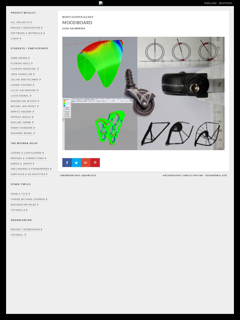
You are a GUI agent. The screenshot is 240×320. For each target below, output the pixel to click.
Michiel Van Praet (23, 106)
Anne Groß (19, 58)
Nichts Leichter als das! (78, 17)
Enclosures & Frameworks (30, 169)
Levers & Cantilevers (26, 153)
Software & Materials (27, 33)
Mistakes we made (23, 205)
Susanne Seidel (22, 133)
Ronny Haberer (22, 128)
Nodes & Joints (21, 164)
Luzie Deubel (20, 96)
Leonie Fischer (21, 85)
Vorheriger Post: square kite (78, 175)
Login (15, 38)
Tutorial (17, 235)
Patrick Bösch (21, 117)
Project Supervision (25, 229)
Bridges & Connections (27, 158)
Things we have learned (28, 199)
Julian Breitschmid (24, 79)
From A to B (19, 194)
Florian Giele (20, 63)
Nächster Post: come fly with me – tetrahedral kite (195, 175)
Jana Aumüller (21, 74)
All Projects (20, 22)
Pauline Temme (21, 122)
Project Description (25, 28)
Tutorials (18, 210)
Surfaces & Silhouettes (28, 174)
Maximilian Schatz (24, 101)
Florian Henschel (23, 69)
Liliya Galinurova (23, 90)
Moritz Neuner (21, 112)
